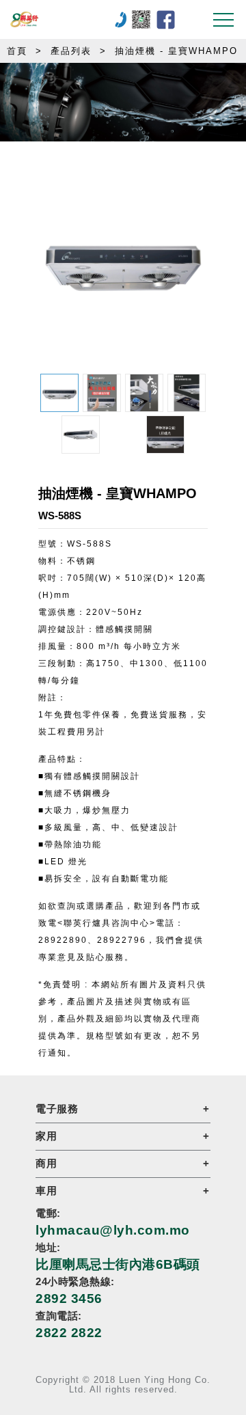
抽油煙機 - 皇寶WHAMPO (176, 51)
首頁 (17, 51)
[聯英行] (73, 19)
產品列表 (71, 51)
